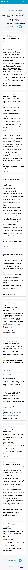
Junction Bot (11, 567)
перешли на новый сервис (11, 107)
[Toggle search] (24, 2)
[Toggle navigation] (26, 2)
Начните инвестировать (10, 324)
